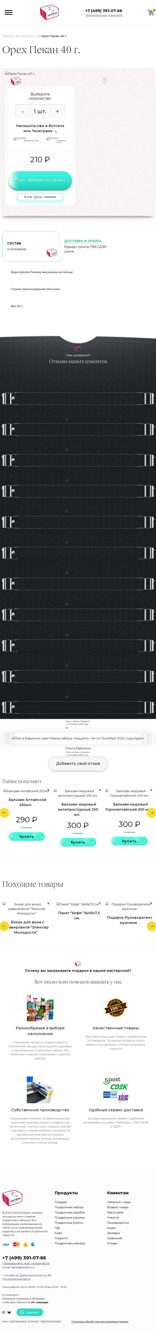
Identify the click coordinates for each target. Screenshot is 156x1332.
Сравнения (114, 1238)
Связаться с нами (119, 1202)
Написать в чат (31, 140)
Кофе (58, 1233)
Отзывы (112, 1243)
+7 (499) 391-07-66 (103, 10)
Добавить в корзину (46, 180)
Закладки (113, 1233)
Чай (57, 1228)
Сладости (27, 36)
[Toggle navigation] (8, 12)
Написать (32, 1312)
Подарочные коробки (70, 1212)
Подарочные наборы (69, 1207)
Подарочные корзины (70, 1217)
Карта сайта (115, 1212)
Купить (26, 837)
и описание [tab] (16, 246)
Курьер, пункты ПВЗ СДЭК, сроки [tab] (85, 246)
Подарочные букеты (69, 1222)
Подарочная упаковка (70, 1243)
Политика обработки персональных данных (100, 1321)
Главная (8, 36)
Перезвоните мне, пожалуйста (103, 15)
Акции (111, 1228)
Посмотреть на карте (16, 1278)
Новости (113, 1217)
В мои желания (40, 197)
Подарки (61, 1202)
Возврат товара (117, 1207)
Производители (118, 1222)
